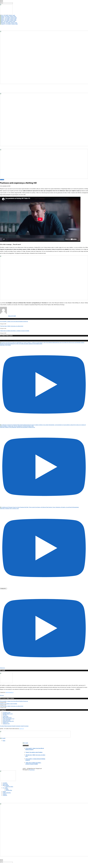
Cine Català (6, 720)
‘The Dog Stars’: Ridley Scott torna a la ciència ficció (11, 326)
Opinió (5, 722)
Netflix (7, 789)
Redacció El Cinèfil (12, 315)
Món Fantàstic (7, 717)
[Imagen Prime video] (8, 19)
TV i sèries (5, 787)
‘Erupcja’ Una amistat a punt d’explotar (8, 703)
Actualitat (2, 179)
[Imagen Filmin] (8, 16)
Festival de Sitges (9, 786)
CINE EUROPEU (7, 792)
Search (1, 0)
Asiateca (4, 794)
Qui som (2, 695)
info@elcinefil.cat (9, 692)
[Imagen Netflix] (8, 17)
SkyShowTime (9, 790)
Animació (6, 723)
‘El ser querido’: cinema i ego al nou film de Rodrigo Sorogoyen (14, 321)
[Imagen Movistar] (8, 22)
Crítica (5, 716)
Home (4, 740)
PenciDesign (32, 769)
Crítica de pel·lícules (8, 718)
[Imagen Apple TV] (9, 23)
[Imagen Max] (7, 21)
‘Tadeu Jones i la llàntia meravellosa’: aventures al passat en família (14, 330)
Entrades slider (8, 713)
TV (5, 715)
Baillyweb (21, 728)
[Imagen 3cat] (7, 15)
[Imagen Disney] (8, 20)
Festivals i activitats (8, 721)
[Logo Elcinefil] (6, 14)
